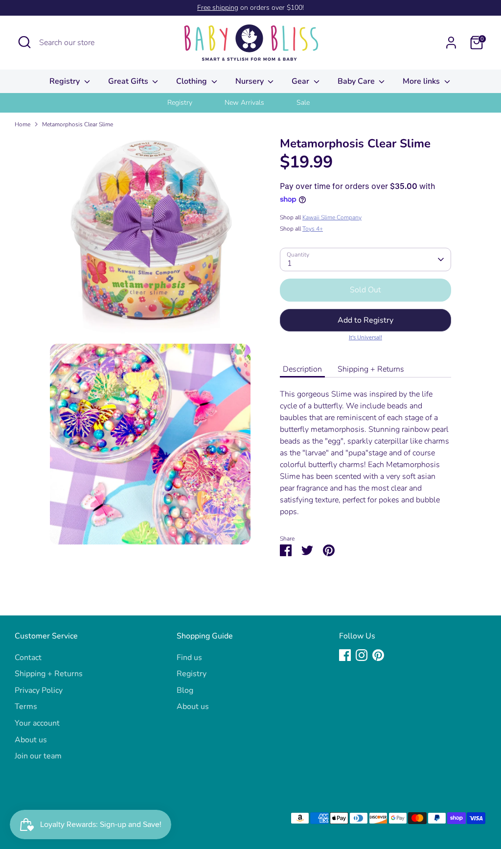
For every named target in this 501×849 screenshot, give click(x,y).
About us (31, 739)
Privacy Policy (39, 690)
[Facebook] (345, 655)
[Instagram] (361, 655)
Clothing (192, 81)
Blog (185, 690)
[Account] (451, 42)
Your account (37, 723)
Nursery (250, 81)
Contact (28, 657)
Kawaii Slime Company (332, 217)
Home (22, 124)
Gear (301, 81)
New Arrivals (244, 102)
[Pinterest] (378, 655)
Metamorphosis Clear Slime (77, 124)
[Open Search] (24, 42)
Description (302, 369)
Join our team (38, 756)
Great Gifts (129, 81)
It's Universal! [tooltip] (365, 337)
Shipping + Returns (371, 369)
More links (422, 81)
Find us (189, 657)
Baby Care (357, 81)
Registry (65, 81)
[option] (192, 103)
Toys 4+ (312, 229)
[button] (365, 320)
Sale (303, 102)
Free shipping (217, 7)
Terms (26, 706)
